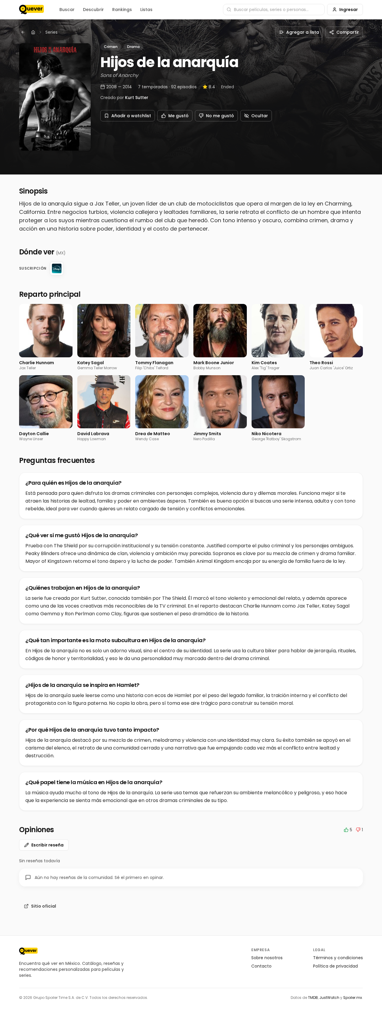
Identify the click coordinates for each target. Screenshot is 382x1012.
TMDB (313, 997)
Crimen (111, 46)
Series (51, 32)
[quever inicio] (31, 9)
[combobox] (274, 9)
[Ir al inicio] (28, 951)
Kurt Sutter (136, 98)
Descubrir (93, 10)
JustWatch (329, 997)
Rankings (122, 10)
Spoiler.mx (352, 997)
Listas (146, 10)
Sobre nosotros (267, 958)
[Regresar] (23, 32)
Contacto (261, 966)
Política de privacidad (335, 966)
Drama (133, 46)
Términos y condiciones (338, 958)
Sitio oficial (43, 906)
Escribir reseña (47, 845)
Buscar (67, 10)
